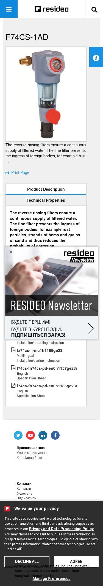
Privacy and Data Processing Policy (61, 529)
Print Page (19, 172)
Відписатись (26, 497)
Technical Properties (46, 200)
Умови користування (33, 452)
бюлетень (24, 493)
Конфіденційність (30, 457)
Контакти (24, 488)
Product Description (46, 189)
